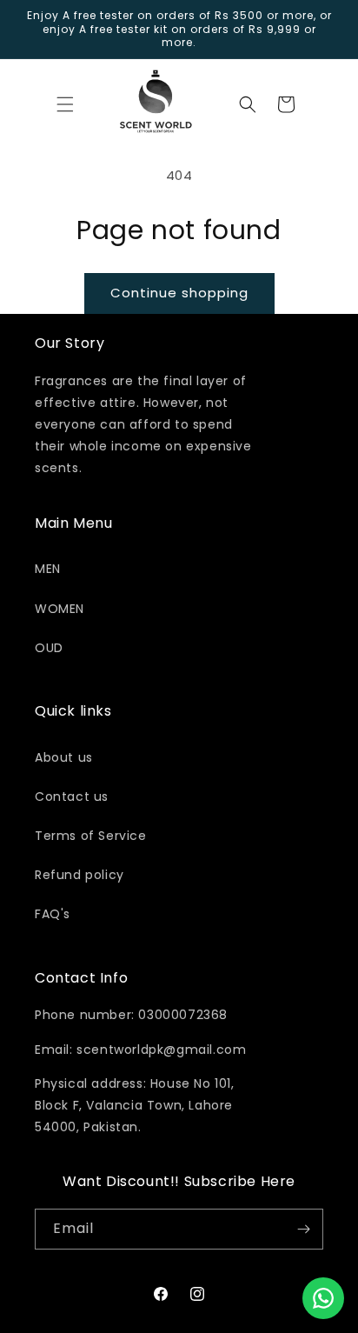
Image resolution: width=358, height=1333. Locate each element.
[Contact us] (323, 1298)
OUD (49, 648)
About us (64, 757)
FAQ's (52, 914)
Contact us (72, 796)
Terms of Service (91, 835)
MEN (48, 568)
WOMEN (59, 608)
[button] (65, 104)
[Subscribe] (303, 1229)
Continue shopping (179, 292)
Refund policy (79, 874)
